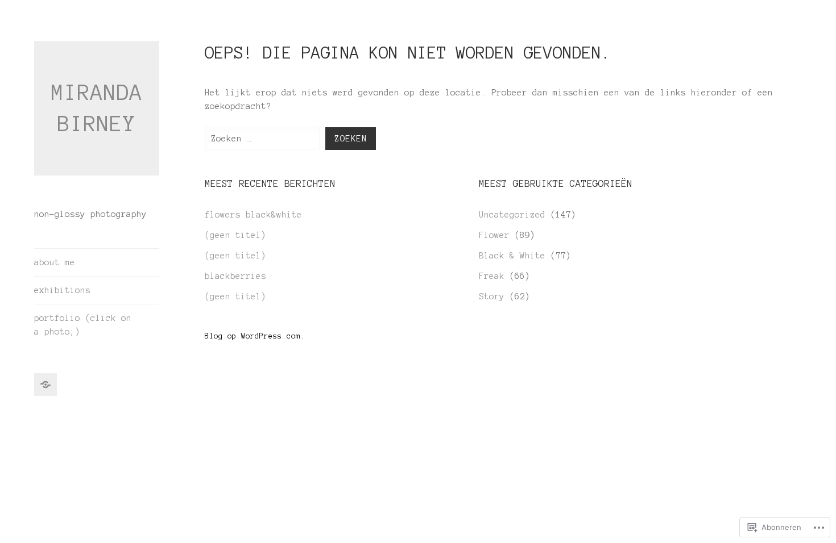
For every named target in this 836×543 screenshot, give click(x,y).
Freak (491, 276)
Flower (494, 235)
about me (54, 262)
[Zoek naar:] (265, 138)
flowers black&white (253, 214)
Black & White (512, 255)
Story (491, 296)
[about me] (45, 384)
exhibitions (62, 290)
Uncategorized (512, 214)
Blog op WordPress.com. (255, 336)
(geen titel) (235, 235)
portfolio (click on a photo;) (82, 325)
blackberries (235, 276)
